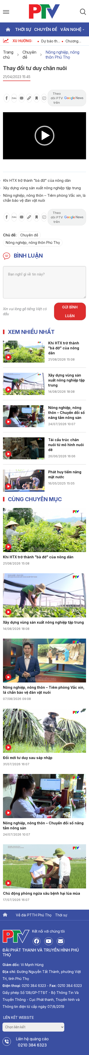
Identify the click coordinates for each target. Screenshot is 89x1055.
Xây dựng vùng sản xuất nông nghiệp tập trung (42, 188)
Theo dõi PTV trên (57, 98)
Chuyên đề (45, 29)
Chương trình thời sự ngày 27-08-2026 (62, 41)
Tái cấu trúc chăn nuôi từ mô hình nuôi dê (66, 445)
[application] (44, 135)
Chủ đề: (10, 235)
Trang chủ (8, 29)
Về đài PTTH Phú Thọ (33, 915)
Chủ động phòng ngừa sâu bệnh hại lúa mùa (41, 893)
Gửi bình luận (70, 311)
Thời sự (23, 29)
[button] (44, 136)
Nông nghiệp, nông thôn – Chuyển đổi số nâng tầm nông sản (66, 412)
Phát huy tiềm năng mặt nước (64, 474)
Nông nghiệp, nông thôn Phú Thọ (62, 55)
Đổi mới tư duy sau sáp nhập (27, 758)
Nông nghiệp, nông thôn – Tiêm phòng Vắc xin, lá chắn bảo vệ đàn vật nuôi (44, 198)
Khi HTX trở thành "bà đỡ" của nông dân (37, 180)
